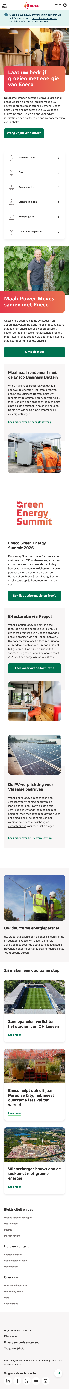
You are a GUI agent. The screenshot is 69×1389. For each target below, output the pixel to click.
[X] (27, 1381)
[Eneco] (32, 5)
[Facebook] (17, 1381)
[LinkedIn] (8, 1381)
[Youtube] (36, 1381)
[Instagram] (46, 1381)
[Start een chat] (58, 1373)
